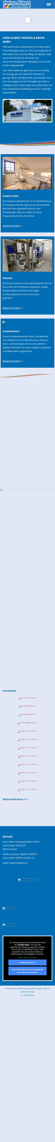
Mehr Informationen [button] (27, 957)
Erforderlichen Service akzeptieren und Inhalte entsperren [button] (27, 971)
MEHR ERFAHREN (11, 226)
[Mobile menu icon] (48, 4)
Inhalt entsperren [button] (27, 962)
